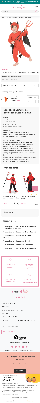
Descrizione (5, 79)
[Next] (35, 43)
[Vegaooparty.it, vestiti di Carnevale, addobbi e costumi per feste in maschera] (20, 6)
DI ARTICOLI (10, 267)
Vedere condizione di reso (23, 132)
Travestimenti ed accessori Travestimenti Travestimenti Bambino (19, 227)
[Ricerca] (36, 12)
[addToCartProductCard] (16, 203)
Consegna (14, 79)
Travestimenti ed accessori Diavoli (16, 241)
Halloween (28, 17)
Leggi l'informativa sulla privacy (10, 394)
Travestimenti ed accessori (15, 17)
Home (3, 17)
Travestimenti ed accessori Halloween (18, 245)
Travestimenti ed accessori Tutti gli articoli (17, 236)
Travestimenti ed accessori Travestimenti (19, 232)
